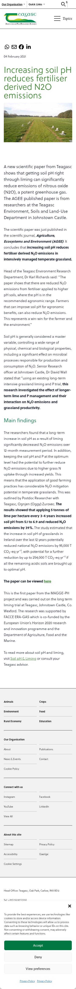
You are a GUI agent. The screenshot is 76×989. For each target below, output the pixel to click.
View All (8, 816)
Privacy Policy (27, 981)
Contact (43, 759)
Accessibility (10, 854)
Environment (11, 711)
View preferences (38, 968)
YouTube (8, 806)
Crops (42, 701)
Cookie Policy (11, 769)
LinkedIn (44, 806)
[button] (70, 906)
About (7, 749)
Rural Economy (12, 721)
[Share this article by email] (14, 47)
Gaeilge (43, 854)
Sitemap (8, 844)
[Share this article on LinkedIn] (28, 47)
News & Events (12, 759)
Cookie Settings (13, 864)
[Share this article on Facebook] (21, 47)
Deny (38, 957)
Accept (38, 945)
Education (45, 721)
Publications (46, 749)
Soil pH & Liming (23, 658)
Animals (8, 701)
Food (42, 711)
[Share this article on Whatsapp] (7, 47)
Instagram (9, 797)
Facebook (44, 797)
